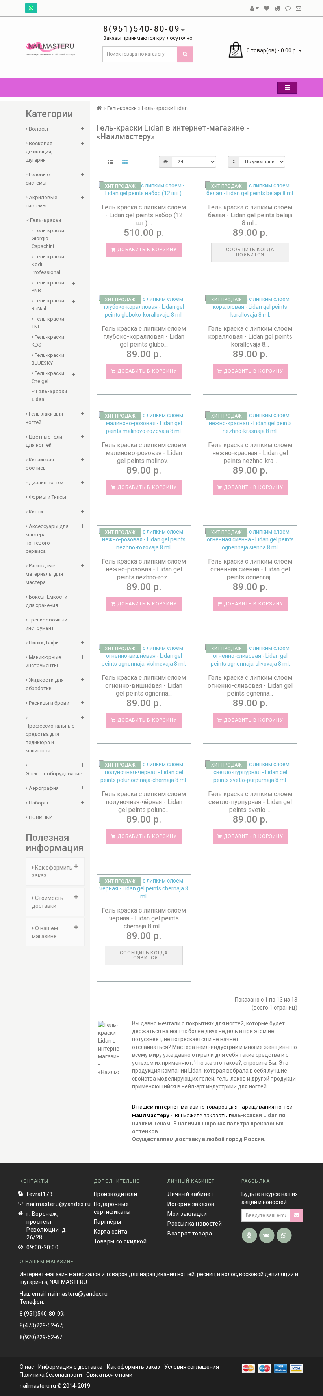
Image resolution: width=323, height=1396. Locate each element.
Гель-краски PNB (48, 286)
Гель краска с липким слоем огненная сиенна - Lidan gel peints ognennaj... (250, 569)
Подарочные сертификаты (112, 1208)
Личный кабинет (190, 1194)
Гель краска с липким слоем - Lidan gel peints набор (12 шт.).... (144, 215)
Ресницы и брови (48, 703)
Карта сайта (111, 1231)
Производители (115, 1194)
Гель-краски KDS (48, 341)
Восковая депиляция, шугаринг (39, 151)
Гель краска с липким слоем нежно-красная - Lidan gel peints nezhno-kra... (250, 453)
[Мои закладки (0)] (266, 8)
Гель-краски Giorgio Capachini (48, 238)
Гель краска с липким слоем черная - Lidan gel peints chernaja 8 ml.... (144, 918)
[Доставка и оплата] (277, 8)
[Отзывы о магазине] (288, 8)
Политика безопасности (51, 1375)
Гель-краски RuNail (48, 305)
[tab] (55, 871)
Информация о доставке (70, 1367)
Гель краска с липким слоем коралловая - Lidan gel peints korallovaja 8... (250, 336)
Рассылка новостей (194, 1224)
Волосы (38, 129)
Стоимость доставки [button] (47, 902)
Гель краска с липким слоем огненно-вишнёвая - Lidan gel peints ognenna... (144, 685)
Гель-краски (45, 220)
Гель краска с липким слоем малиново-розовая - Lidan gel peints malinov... (144, 453)
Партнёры (107, 1222)
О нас (27, 1367)
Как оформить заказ (133, 1367)
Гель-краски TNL (48, 323)
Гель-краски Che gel (48, 377)
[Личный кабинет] (254, 8)
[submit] (296, 1215)
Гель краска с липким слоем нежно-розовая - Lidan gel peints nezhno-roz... (144, 569)
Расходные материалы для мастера (44, 574)
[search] (185, 54)
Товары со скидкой (120, 1241)
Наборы (38, 803)
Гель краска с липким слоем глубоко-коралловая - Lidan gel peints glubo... (144, 336)
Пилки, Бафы (44, 643)
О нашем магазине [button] (45, 932)
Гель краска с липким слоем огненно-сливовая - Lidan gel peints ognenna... (250, 685)
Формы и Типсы (47, 497)
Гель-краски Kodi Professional (48, 264)
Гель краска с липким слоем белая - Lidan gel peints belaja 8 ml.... (250, 215)
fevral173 (39, 1194)
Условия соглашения (191, 1367)
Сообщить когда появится (250, 252)
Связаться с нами (109, 1375)
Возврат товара (189, 1233)
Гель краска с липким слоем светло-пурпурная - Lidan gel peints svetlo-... (250, 802)
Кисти (35, 512)
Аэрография (43, 788)
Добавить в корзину (146, 249)
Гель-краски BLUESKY (48, 359)
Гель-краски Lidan (49, 395)
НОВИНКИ (40, 817)
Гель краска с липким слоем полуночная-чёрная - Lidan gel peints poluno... (144, 802)
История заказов (191, 1204)
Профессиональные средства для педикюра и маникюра (50, 738)
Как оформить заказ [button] (52, 871)
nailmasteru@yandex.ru (54, 1204)
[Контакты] (298, 8)
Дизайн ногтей (45, 482)
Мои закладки (187, 1214)
